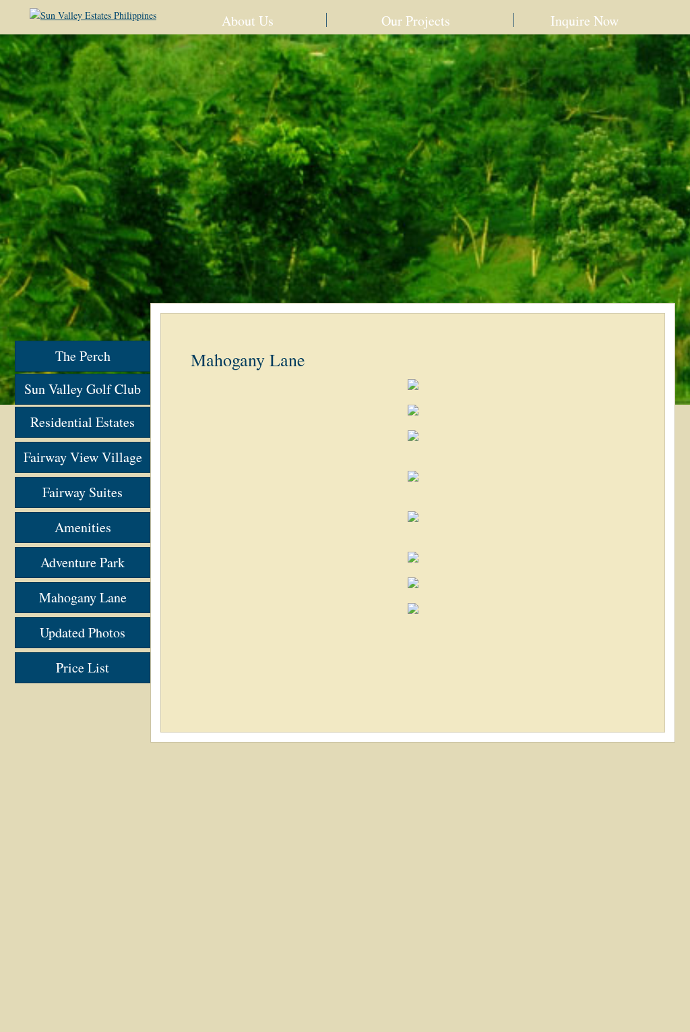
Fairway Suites (82, 492)
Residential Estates (82, 422)
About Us (248, 20)
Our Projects (415, 20)
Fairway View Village (83, 457)
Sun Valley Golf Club (82, 389)
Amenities (83, 527)
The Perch (83, 356)
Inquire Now (585, 20)
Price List (82, 667)
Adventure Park (82, 562)
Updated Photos (82, 632)
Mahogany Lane (83, 597)
